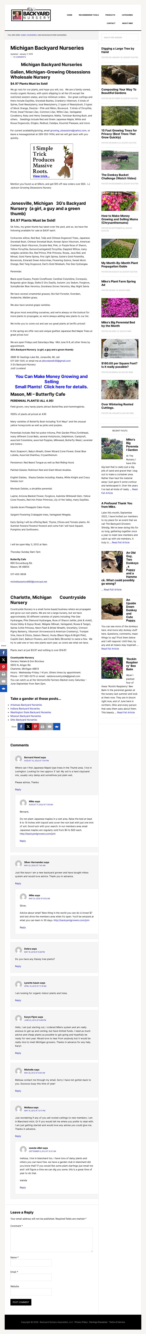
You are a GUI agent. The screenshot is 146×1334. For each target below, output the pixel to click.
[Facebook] (21, 726)
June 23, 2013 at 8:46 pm (35, 1020)
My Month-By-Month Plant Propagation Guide (119, 264)
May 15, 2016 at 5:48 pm (34, 952)
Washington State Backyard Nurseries (30, 712)
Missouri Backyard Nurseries (25, 716)
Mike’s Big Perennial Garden (132, 445)
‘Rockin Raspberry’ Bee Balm (132, 664)
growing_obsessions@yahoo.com (68, 130)
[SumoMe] (56, 726)
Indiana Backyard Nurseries (25, 708)
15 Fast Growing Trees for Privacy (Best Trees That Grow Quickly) (119, 134)
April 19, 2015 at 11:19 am (35, 986)
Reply (18, 789)
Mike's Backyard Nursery (30, 14)
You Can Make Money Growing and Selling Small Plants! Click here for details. (51, 381)
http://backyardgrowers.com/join (37, 833)
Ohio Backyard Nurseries (23, 719)
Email (14, 1271)
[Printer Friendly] (42, 726)
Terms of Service (117, 1322)
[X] (28, 726)
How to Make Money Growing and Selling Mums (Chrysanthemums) (119, 219)
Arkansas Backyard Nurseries (26, 704)
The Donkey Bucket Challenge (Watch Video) (118, 176)
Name (14, 1257)
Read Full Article (120, 542)
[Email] (49, 726)
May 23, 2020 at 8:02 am (39, 898)
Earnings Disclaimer (98, 1322)
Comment (16, 1225)
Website (14, 1286)
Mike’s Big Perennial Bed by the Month (118, 324)
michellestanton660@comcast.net (28, 581)
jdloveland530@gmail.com (56, 360)
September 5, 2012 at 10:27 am (42, 1151)
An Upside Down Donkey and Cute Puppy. (131, 610)
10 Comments (19, 57)
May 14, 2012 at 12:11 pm (34, 1111)
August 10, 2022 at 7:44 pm (36, 761)
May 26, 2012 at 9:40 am (34, 1073)
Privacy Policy (81, 1322)
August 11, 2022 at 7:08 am (41, 804)
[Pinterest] (35, 726)
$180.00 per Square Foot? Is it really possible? (119, 365)
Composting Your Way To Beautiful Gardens (118, 91)
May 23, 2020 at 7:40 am (34, 865)
